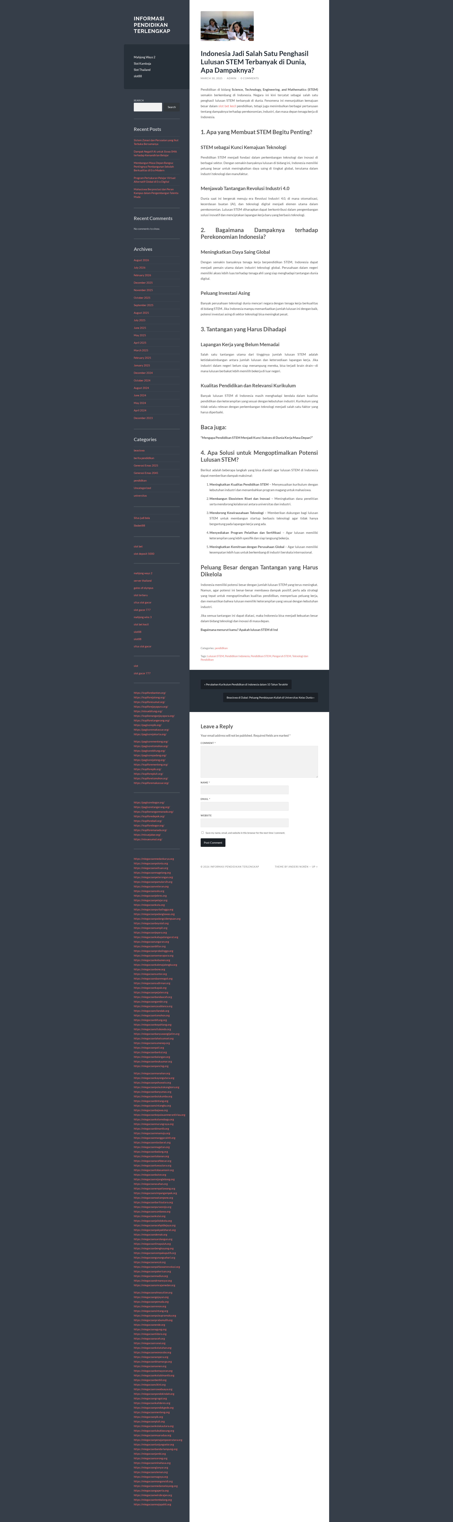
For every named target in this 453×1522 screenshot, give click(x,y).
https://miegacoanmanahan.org (152, 1073)
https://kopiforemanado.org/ (150, 830)
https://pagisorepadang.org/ (150, 755)
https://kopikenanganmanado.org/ (154, 811)
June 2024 (140, 395)
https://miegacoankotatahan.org (152, 1347)
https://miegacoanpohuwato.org (152, 1082)
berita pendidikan (144, 458)
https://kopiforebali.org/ (148, 820)
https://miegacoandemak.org (150, 1234)
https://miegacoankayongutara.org (154, 1077)
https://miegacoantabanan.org (151, 1156)
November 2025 (143, 290)
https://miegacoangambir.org (150, 1001)
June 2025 (140, 327)
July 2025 (139, 320)
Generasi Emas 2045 (146, 472)
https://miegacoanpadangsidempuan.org (157, 918)
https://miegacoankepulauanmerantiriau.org (159, 1114)
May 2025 (140, 335)
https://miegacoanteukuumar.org (153, 1061)
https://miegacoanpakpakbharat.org (155, 1229)
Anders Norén (298, 866)
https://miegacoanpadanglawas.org (154, 914)
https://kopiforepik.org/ (147, 769)
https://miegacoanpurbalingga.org (153, 909)
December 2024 (143, 372)
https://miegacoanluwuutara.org (152, 1165)
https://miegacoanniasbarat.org (152, 1142)
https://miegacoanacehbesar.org (152, 1160)
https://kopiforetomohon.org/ (151, 778)
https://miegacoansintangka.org (152, 1105)
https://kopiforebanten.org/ (150, 692)
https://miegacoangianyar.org (151, 1467)
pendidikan (140, 480)
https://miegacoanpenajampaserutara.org (158, 1439)
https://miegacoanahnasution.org (153, 1292)
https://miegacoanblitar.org (150, 946)
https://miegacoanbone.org (149, 969)
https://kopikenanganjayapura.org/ (154, 715)
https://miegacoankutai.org (149, 1216)
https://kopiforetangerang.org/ (152, 720)
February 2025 (142, 357)
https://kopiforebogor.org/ (149, 825)
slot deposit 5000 (144, 553)
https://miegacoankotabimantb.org (154, 1375)
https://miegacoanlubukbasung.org (154, 1430)
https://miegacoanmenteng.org (152, 1412)
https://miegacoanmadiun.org (151, 1276)
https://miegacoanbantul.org (150, 1052)
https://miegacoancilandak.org (151, 1010)
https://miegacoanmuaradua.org (152, 1435)
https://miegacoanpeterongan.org (153, 877)
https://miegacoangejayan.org (151, 1297)
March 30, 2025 (212, 78)
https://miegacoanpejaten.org (151, 992)
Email (205, 799)
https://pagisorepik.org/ (148, 725)
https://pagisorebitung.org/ (149, 750)
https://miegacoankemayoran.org (153, 1370)
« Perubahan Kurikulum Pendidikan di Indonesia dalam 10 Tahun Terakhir (246, 684)
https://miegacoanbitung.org (150, 1020)
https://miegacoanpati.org (149, 1047)
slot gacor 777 (142, 609)
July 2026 (139, 267)
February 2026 (142, 275)
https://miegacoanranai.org (149, 1343)
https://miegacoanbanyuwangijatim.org (156, 1033)
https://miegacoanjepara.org (150, 932)
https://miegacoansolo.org (149, 891)
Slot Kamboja (142, 63)
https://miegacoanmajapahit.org (152, 1504)
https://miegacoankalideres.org (152, 1403)
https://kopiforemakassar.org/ (151, 782)
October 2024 (142, 380)
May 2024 (140, 402)
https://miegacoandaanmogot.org (153, 978)
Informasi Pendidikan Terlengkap (152, 24)
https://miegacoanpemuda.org (151, 1301)
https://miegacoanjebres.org (150, 895)
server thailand (142, 580)
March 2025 (141, 350)
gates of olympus (143, 587)
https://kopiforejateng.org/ (149, 697)
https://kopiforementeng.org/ (151, 764)
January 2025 (142, 365)
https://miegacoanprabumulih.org (153, 1320)
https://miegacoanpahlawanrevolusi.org (157, 1266)
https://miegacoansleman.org (151, 1472)
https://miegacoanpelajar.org (150, 900)
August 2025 (141, 312)
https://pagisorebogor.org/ (149, 802)
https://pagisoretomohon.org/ (151, 746)
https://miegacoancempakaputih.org (155, 1252)
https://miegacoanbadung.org (151, 1151)
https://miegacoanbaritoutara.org (153, 1202)
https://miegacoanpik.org (148, 1416)
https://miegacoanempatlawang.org (154, 1188)
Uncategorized (142, 487)
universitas (140, 495)
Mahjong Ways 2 (144, 57)
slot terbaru (141, 595)
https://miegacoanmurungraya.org (154, 1124)
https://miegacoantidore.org (150, 1333)
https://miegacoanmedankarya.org (154, 858)
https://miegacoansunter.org (150, 973)
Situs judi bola (142, 517)
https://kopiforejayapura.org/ (151, 706)
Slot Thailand (142, 70)
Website (206, 815)
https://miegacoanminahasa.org (152, 1462)
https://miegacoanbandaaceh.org (153, 996)
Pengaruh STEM (281, 656)
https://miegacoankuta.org (149, 904)
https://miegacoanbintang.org (151, 1100)
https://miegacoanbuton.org (150, 1174)
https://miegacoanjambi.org (150, 1453)
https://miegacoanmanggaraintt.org (154, 1137)
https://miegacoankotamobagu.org (154, 1119)
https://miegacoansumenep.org (152, 1043)
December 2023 (143, 418)
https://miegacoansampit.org (150, 927)
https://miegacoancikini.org (150, 1384)
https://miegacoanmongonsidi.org (153, 1481)
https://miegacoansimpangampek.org (155, 1193)
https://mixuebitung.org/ (148, 711)
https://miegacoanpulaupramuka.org (155, 1315)
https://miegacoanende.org (149, 1324)
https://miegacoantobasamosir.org (154, 1170)
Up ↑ (315, 866)
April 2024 (140, 410)
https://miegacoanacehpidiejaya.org (155, 1225)
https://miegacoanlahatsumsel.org (154, 1038)
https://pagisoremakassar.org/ (151, 729)
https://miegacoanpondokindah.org (154, 1393)
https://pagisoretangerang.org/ (152, 807)
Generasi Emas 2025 (146, 465)
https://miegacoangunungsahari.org (154, 1257)
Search (139, 100)
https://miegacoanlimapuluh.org (152, 1243)
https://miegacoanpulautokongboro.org (156, 1087)
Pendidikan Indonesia (237, 656)
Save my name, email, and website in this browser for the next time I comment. (245, 832)
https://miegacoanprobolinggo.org (153, 950)
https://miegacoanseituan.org (151, 868)
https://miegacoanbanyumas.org (152, 1091)
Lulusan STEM (215, 656)
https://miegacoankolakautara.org (154, 1426)
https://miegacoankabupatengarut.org (156, 937)
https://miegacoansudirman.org (152, 983)
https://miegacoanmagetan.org (152, 1147)
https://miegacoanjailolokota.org (153, 1220)
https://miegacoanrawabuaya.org (153, 1389)
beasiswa (139, 450)
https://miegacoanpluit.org (149, 1421)
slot (136, 665)
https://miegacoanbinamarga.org (153, 1361)
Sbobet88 (139, 525)
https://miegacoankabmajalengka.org (155, 964)
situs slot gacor (142, 602)
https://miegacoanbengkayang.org (154, 1248)
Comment (208, 743)
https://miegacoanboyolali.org (151, 923)
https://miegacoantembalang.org (153, 1499)
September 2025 (143, 305)
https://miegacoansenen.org (150, 1366)
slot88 (138, 76)
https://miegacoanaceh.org (149, 1338)
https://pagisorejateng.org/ (149, 759)
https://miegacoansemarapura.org (153, 955)
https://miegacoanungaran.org (151, 941)
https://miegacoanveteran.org (151, 886)
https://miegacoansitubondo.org (152, 1029)
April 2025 (140, 342)
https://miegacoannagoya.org (151, 1476)
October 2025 (142, 297)
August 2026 (141, 260)
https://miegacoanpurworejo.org (152, 1206)
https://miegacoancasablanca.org (153, 1006)
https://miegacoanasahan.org (151, 1183)
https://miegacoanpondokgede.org (154, 1407)
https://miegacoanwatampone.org (153, 1197)
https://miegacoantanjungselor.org (154, 1444)
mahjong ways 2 (143, 573)
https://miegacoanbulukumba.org (153, 1096)
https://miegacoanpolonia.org (151, 863)
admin (231, 78)
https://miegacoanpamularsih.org (153, 881)
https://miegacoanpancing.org (151, 1066)
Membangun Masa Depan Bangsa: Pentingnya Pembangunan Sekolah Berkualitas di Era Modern (154, 166)
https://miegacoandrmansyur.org (153, 1280)
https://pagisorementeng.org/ (151, 741)
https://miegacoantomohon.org (152, 1015)
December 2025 (143, 282)
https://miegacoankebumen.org (152, 960)
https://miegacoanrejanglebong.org (154, 1179)
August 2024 (141, 387)
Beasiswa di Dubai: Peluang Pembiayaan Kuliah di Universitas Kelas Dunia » (270, 697)
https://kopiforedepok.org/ (149, 816)
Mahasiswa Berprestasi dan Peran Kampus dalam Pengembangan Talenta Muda (156, 193)
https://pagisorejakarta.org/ (150, 734)
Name (205, 782)
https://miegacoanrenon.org (150, 1306)
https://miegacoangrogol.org (150, 1398)
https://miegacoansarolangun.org (153, 1239)
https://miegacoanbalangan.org (152, 1056)
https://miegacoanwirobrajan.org (153, 1495)
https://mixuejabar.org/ (147, 834)
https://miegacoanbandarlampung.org (155, 1449)
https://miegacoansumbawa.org (152, 1211)
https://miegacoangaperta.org (151, 1490)
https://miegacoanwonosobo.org (152, 1352)
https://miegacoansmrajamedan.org (154, 1285)
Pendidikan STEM (261, 656)
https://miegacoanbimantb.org (151, 1128)
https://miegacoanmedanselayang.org (156, 1485)
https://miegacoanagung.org (150, 1329)
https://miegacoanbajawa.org (151, 1110)
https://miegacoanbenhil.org (150, 1380)
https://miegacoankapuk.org (150, 987)
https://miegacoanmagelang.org (152, 872)
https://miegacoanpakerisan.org (152, 1271)
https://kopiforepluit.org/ (148, 773)
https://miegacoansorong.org (150, 1458)
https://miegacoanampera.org (151, 1356)
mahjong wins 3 (143, 617)
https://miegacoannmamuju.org (152, 1133)
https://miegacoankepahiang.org (152, 1024)
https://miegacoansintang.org (151, 1310)
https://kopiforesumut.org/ (149, 702)
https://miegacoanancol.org (150, 1262)
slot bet (138, 546)
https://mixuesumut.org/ (148, 839)
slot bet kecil (141, 624)
